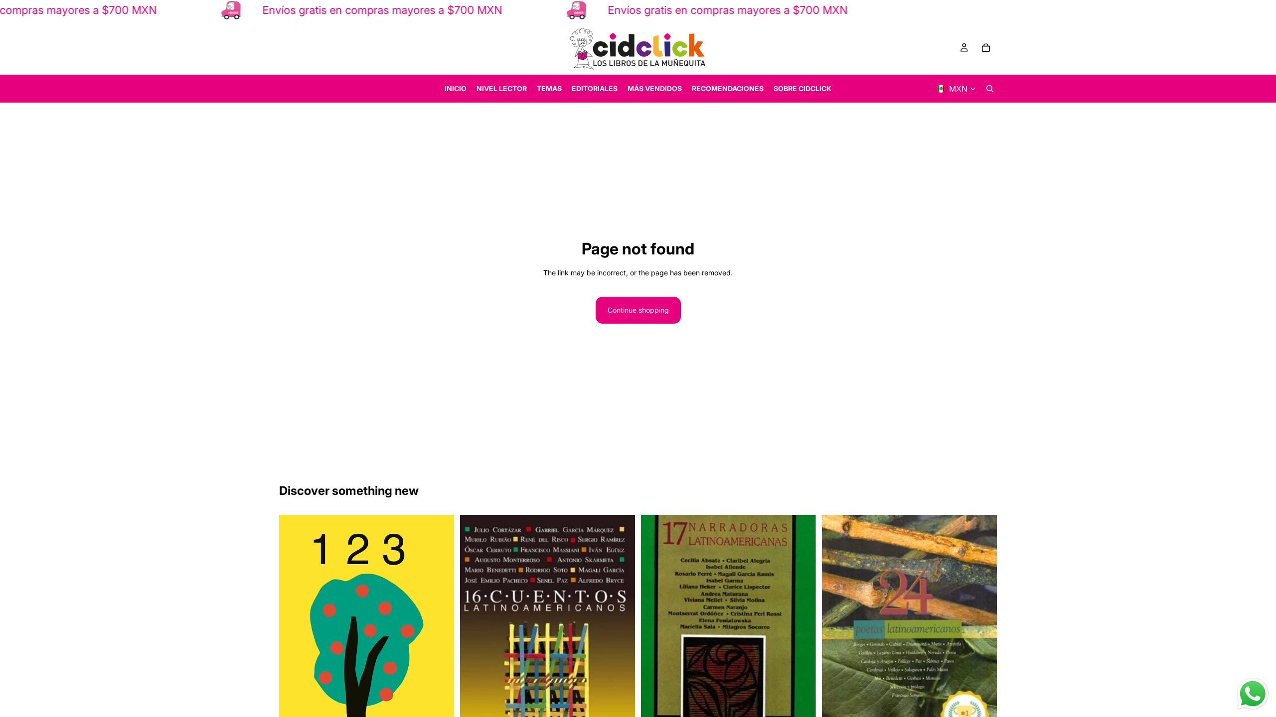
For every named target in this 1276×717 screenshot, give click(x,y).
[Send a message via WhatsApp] (1253, 694)
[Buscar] (990, 89)
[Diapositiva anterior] (475, 642)
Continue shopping (638, 310)
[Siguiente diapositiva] (620, 642)
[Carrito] (986, 48)
